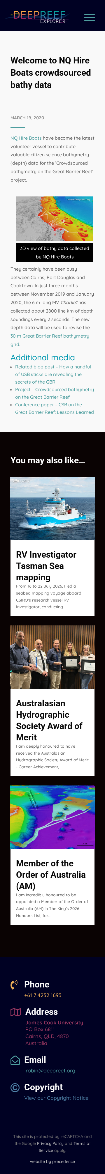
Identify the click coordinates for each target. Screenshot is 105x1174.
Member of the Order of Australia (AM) (51, 874)
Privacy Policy (50, 1143)
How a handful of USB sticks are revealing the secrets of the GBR (53, 374)
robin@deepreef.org (49, 1070)
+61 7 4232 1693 (43, 995)
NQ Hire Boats (26, 138)
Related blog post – (37, 367)
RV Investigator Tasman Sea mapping (46, 565)
